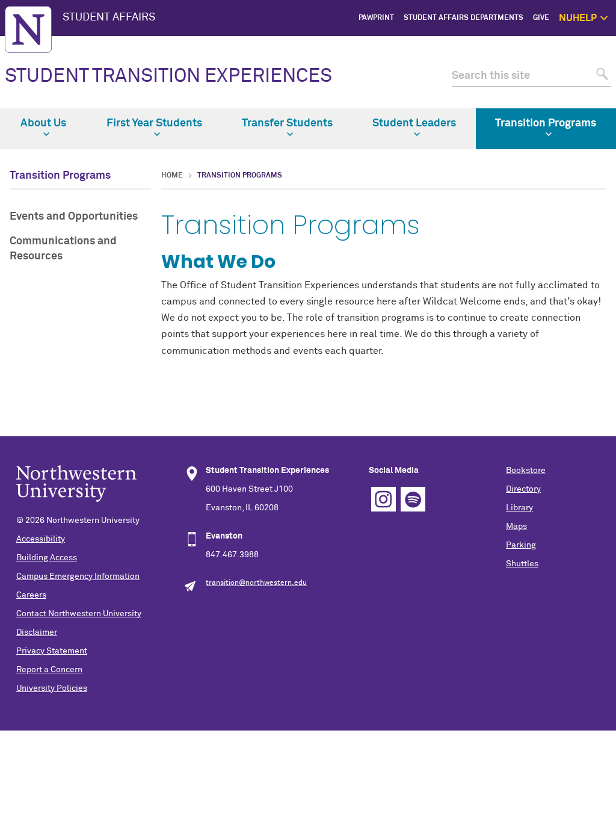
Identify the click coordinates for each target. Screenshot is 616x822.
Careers (31, 595)
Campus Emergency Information (78, 576)
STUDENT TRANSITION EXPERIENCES (168, 76)
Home (172, 175)
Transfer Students (287, 123)
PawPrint (376, 18)
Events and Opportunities (74, 216)
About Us (43, 123)
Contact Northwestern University (78, 614)
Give (541, 18)
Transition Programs (545, 123)
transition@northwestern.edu (256, 583)
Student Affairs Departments (463, 18)
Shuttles (522, 564)
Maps (516, 526)
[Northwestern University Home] (28, 29)
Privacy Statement (51, 651)
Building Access (46, 558)
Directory (523, 489)
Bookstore (526, 470)
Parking (521, 545)
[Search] (600, 76)
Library (519, 508)
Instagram (383, 499)
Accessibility (40, 539)
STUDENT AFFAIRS (109, 17)
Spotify (413, 499)
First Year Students (154, 123)
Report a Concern (49, 670)
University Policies (51, 688)
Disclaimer (36, 632)
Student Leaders (414, 123)
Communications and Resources (63, 249)
